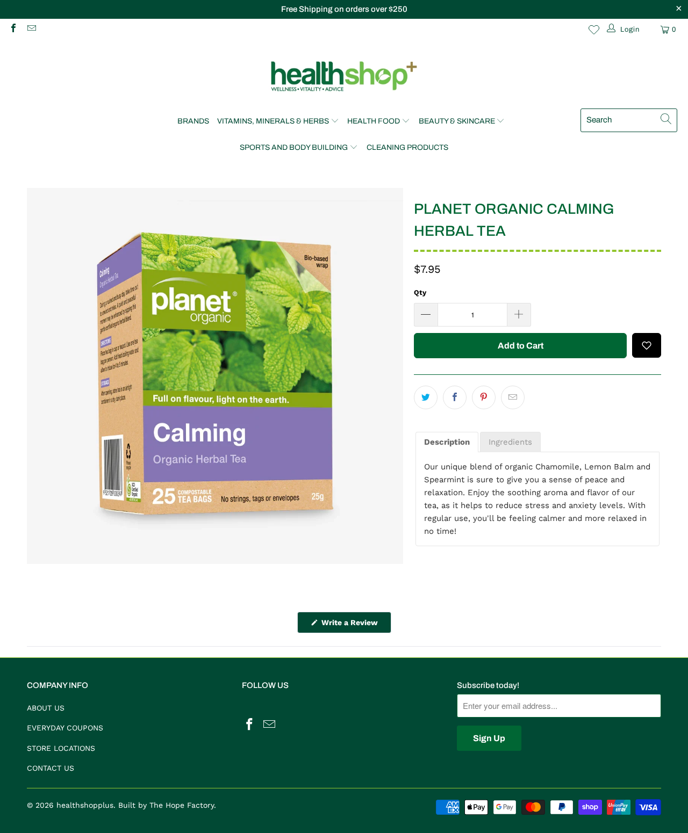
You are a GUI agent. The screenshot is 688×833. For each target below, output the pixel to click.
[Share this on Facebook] (455, 397)
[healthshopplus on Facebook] (13, 29)
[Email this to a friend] (513, 397)
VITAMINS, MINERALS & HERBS (273, 121)
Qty (420, 292)
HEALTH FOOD (373, 121)
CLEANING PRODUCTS (407, 147)
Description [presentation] (447, 442)
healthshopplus (84, 805)
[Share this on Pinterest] (484, 397)
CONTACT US (50, 768)
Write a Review (355, 625)
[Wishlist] (593, 29)
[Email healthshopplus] (30, 29)
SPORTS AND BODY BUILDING (294, 147)
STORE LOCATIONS (61, 748)
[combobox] (628, 120)
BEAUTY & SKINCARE (457, 121)
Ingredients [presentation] (510, 442)
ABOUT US (45, 708)
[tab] (446, 442)
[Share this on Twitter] (426, 397)
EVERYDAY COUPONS (65, 727)
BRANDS (193, 121)
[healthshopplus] (344, 77)
